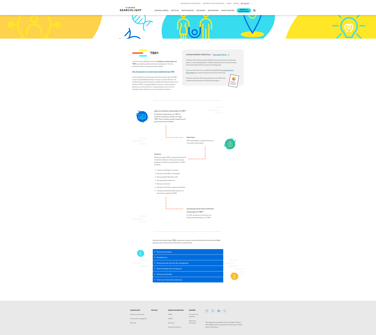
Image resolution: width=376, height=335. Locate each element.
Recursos (201, 10)
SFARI (170, 314)
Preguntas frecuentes (191, 3)
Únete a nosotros (244, 10)
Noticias (175, 10)
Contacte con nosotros (213, 3)
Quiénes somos (162, 10)
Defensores (213, 10)
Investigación (227, 10)
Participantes (187, 10)
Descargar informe (220, 55)
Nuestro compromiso (137, 314)
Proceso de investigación (138, 319)
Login (228, 3)
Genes (236, 3)
